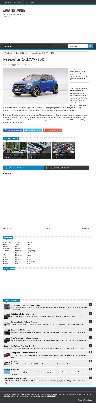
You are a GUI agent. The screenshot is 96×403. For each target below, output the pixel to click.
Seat (28, 246)
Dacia (6, 253)
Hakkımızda (17, 2)
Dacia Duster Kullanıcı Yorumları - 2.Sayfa (19, 346)
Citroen (6, 251)
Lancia (17, 249)
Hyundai (6, 263)
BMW (6, 246)
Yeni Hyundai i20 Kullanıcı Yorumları (24, 353)
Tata (27, 257)
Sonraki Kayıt (8, 228)
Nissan (17, 261)
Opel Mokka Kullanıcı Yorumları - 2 (16, 378)
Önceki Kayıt (84, 228)
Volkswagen (30, 261)
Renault (29, 244)
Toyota (28, 259)
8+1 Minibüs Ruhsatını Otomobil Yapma (25, 305)
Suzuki (28, 255)
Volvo (28, 263)
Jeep (17, 244)
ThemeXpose (88, 400)
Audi (5, 244)
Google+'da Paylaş (54, 130)
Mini (16, 257)
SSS (25, 2)
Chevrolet (7, 249)
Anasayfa (8, 2)
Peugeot (29, 242)
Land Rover (19, 251)
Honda (6, 261)
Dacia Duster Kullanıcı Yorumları (22, 314)
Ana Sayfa (46, 228)
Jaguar (17, 242)
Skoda (28, 249)
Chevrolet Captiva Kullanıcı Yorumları (24, 322)
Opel (16, 263)
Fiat (5, 255)
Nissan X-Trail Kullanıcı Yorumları (23, 330)
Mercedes (18, 255)
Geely (6, 259)
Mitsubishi (18, 259)
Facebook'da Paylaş (15, 130)
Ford (5, 257)
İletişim (32, 2)
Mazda (17, 253)
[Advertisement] (62, 23)
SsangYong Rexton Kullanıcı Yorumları (25, 338)
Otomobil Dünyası (25, 64)
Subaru (28, 253)
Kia (16, 246)
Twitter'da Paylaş (35, 130)
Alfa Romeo (8, 242)
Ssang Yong (30, 251)
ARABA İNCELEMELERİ (14, 11)
